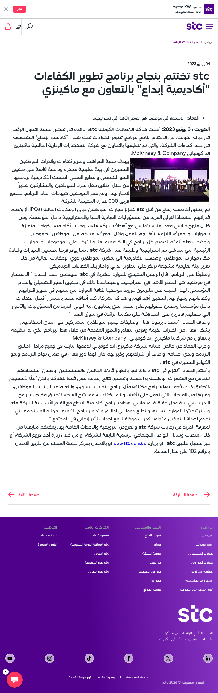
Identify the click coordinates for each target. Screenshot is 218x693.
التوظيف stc (48, 535)
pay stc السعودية (97, 562)
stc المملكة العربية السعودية (89, 544)
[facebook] (128, 658)
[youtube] (10, 658)
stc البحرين (101, 553)
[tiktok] (89, 658)
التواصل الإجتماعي (149, 571)
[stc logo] (194, 27)
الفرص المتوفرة (47, 544)
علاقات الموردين (202, 562)
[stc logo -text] (195, 613)
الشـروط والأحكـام (109, 677)
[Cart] (19, 27)
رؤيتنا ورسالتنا (204, 544)
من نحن (208, 42)
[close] (6, 672)
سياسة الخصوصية (137, 677)
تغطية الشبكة (151, 553)
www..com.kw (129, 443)
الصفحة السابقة (186, 494)
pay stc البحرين (98, 571)
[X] (168, 658)
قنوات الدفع (153, 535)
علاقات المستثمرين (200, 553)
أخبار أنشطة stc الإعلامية (185, 42)
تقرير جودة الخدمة (80, 677)
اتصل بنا (156, 580)
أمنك (157, 544)
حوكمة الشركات (202, 571)
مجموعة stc (100, 535)
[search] (29, 27)
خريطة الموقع (152, 589)
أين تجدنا (155, 562)
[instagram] (49, 658)
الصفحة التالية (29, 494)
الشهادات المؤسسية (199, 580)
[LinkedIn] (208, 658)
